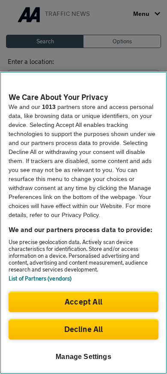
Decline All (83, 329)
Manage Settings (83, 356)
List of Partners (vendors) (40, 278)
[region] (83, 223)
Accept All (83, 301)
